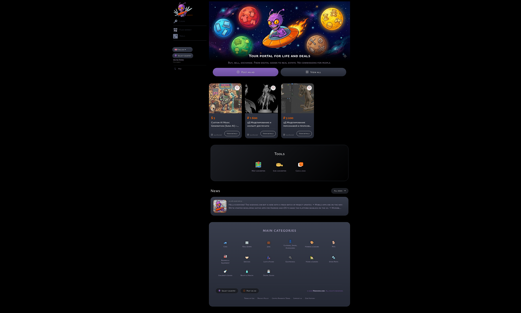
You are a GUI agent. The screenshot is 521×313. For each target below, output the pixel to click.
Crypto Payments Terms (281, 298)
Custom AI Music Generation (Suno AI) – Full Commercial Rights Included (224, 124)
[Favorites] (237, 88)
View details (232, 133)
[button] (182, 49)
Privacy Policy (263, 298)
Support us (297, 298)
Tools (279, 154)
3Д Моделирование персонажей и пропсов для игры (296, 124)
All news (338, 191)
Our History (310, 298)
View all (315, 72)
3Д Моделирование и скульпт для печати (259, 124)
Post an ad (247, 72)
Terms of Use (249, 298)
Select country (228, 291)
